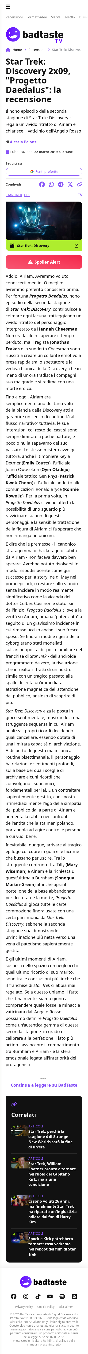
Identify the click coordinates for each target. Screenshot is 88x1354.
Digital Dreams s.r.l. (64, 1314)
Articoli (35, 1126)
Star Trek (14, 195)
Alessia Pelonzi (24, 142)
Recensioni (37, 49)
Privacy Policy (24, 1307)
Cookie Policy (45, 1307)
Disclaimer (66, 1307)
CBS (27, 195)
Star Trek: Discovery (33, 245)
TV (80, 195)
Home (17, 49)
